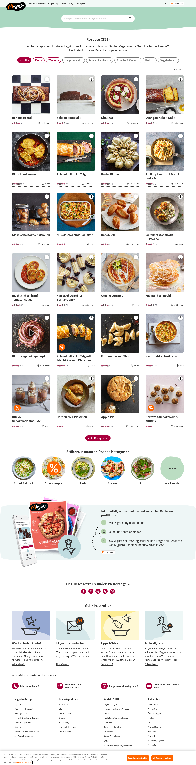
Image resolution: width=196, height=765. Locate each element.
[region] (98, 758)
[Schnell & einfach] (24, 470)
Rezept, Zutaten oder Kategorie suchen (98, 18)
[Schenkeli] (120, 221)
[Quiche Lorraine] (120, 281)
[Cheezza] (120, 101)
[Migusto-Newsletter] (75, 638)
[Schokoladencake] (76, 101)
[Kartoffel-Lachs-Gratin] (165, 342)
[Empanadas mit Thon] (120, 342)
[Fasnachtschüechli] (165, 281)
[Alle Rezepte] (172, 470)
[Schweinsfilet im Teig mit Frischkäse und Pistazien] (76, 342)
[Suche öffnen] (166, 3)
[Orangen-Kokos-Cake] (165, 101)
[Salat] (142, 470)
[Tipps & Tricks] (120, 638)
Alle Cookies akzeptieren (162, 758)
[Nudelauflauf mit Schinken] (76, 221)
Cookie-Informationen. (23, 762)
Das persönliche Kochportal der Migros (29, 675)
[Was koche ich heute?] (31, 638)
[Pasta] (83, 470)
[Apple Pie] (120, 403)
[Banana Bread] (31, 101)
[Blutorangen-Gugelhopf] (31, 342)
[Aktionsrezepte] (53, 470)
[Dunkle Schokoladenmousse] (31, 403)
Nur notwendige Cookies (137, 758)
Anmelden (179, 4)
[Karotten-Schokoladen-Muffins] (165, 403)
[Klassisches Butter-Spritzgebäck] (76, 281)
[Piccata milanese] (31, 160)
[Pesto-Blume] (120, 160)
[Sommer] (113, 470)
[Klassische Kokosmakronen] (31, 221)
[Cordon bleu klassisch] (76, 403)
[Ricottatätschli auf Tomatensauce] (31, 281)
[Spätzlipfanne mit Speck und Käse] (165, 160)
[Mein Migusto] (164, 638)
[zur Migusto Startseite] (16, 4)
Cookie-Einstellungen (112, 736)
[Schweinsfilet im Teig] (76, 160)
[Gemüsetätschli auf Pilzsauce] (165, 221)
